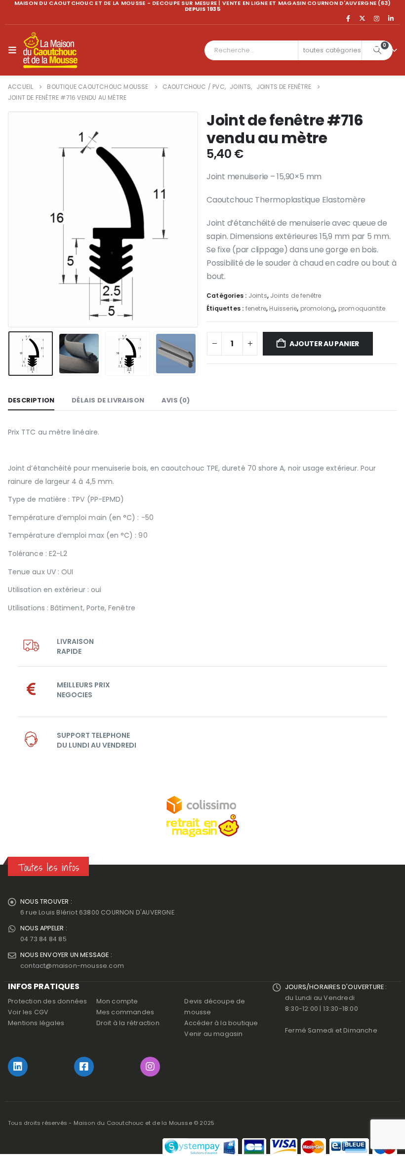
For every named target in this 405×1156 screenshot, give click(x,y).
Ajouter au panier (324, 344)
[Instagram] (376, 18)
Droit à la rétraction (128, 1023)
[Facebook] (348, 18)
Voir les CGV (28, 1012)
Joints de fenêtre (295, 295)
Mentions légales (36, 1023)
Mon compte (117, 1001)
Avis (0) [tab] (176, 400)
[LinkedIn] (390, 18)
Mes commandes (125, 1012)
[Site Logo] (50, 50)
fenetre (255, 308)
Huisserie (283, 308)
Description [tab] (31, 400)
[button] (14, 50)
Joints (257, 295)
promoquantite (362, 308)
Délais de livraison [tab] (108, 400)
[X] (362, 18)
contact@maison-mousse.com (72, 965)
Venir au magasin (213, 1034)
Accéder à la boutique (221, 1023)
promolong (317, 308)
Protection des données (47, 1001)
